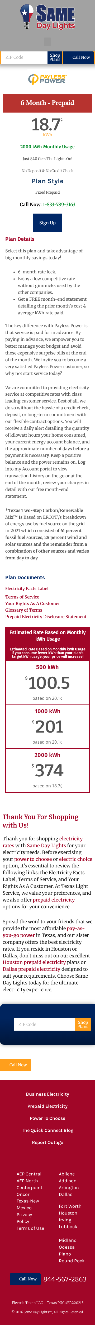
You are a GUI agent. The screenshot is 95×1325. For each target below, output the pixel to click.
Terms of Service (22, 597)
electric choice (75, 859)
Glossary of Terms (23, 610)
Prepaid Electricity (47, 1106)
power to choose (33, 859)
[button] (47, 42)
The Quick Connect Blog (47, 1130)
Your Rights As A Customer (32, 603)
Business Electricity (47, 1094)
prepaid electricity (53, 900)
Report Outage (47, 1142)
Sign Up (47, 222)
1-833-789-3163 (59, 205)
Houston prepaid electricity (34, 962)
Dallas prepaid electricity (31, 969)
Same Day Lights (46, 845)
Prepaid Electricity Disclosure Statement (46, 616)
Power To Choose (47, 1118)
